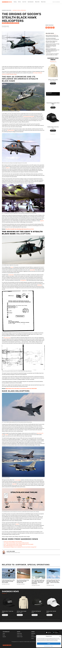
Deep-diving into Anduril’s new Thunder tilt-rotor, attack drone (52, 36)
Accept (49, 643)
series (12, 267)
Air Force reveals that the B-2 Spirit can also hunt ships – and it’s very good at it (53, 582)
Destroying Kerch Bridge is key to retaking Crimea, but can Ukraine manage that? (20, 547)
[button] (60, 636)
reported (42, 220)
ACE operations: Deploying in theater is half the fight (51, 42)
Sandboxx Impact (19, 636)
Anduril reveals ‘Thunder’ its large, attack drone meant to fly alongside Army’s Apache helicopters (52, 45)
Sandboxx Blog (19, 633)
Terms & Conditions (34, 636)
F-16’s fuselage (17, 479)
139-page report (7, 337)
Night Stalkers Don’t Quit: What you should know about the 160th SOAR (21, 388)
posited (6, 434)
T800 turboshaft (10, 130)
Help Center (33, 633)
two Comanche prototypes (28, 116)
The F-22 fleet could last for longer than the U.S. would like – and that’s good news (38, 582)
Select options (53, 83)
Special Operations (21, 10)
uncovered (39, 285)
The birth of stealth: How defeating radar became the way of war (20, 229)
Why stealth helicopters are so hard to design (13, 545)
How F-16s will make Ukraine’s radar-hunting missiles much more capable (18, 544)
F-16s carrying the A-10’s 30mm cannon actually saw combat (52, 54)
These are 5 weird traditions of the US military (13, 541)
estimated (14, 484)
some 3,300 (32, 269)
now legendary (23, 280)
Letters (4, 633)
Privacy (32, 638)
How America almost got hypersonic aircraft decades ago (52, 39)
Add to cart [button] (53, 107)
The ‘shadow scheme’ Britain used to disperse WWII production (16, 542)
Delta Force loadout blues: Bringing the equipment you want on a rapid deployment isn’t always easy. (52, 50)
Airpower (15, 10)
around (17, 524)
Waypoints (4, 636)
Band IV (7, 167)
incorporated (11, 274)
